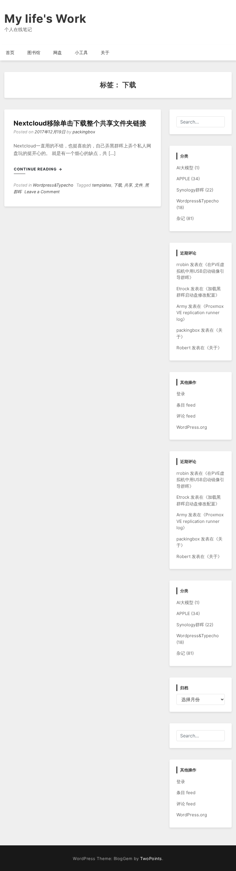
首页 (10, 52)
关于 (105, 52)
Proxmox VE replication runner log (200, 312)
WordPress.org (191, 427)
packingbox (84, 131)
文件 (138, 185)
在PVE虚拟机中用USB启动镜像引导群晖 (200, 271)
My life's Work (45, 19)
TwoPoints (151, 858)
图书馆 (33, 52)
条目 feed (185, 405)
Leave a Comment (42, 191)
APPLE (183, 178)
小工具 (81, 52)
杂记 (180, 218)
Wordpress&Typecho (53, 185)
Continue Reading (36, 169)
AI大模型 (184, 167)
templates (101, 185)
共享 (128, 185)
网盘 (57, 52)
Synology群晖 (190, 190)
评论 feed (185, 416)
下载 (118, 185)
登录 (180, 393)
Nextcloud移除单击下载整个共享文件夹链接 (80, 123)
